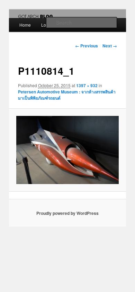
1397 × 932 (87, 85)
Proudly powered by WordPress (67, 213)
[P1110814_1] (67, 150)
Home (25, 25)
